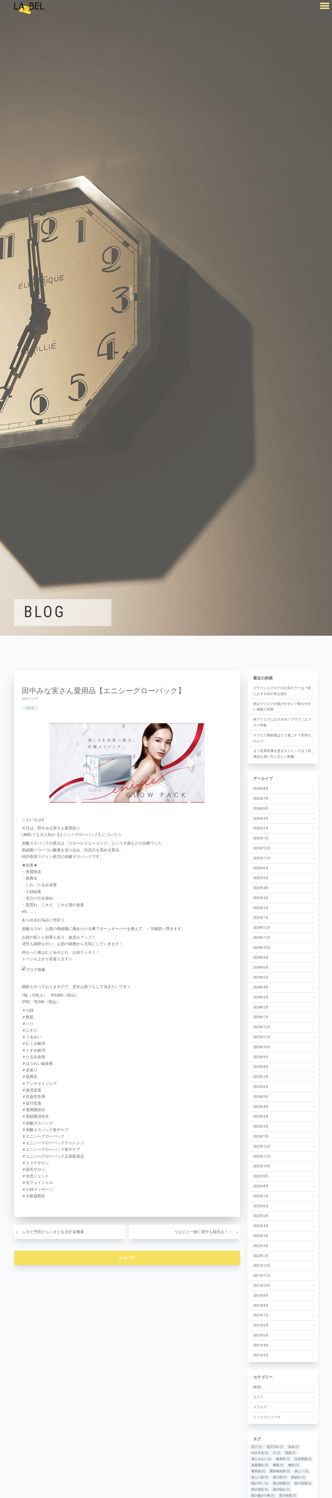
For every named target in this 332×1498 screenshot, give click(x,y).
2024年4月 (261, 987)
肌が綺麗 (281, 1483)
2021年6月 (261, 1325)
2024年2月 (261, 1007)
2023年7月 (261, 1077)
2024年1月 (261, 1017)
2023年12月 (261, 1027)
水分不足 (259, 1453)
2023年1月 (261, 1136)
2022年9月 (261, 1176)
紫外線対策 (280, 1471)
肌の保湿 (303, 1483)
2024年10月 (261, 948)
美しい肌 (259, 1477)
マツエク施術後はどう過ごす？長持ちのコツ (282, 738)
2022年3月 (261, 1236)
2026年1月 (261, 838)
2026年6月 (261, 808)
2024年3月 (261, 997)
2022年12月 (261, 1146)
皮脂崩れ (259, 1465)
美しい (301, 1471)
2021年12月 (261, 1266)
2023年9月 (261, 1057)
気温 (293, 1447)
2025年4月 (261, 888)
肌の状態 (287, 1495)
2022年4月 (261, 1226)
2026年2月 (261, 828)
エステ (30, 708)
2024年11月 (261, 938)
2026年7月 (261, 798)
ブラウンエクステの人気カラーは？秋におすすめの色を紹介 (282, 691)
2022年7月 (261, 1196)
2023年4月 (261, 1107)
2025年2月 (261, 908)
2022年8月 (261, 1186)
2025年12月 (261, 848)
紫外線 (258, 1471)
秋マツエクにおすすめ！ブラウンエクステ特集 (282, 722)
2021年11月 (261, 1275)
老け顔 (280, 1477)
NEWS (257, 1387)
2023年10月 (261, 1047)
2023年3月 (261, 1116)
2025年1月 (261, 918)
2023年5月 (261, 1097)
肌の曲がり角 (262, 1495)
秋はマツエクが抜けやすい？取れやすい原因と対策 (282, 706)
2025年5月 (261, 878)
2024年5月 (261, 977)
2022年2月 (261, 1246)
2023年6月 (261, 1087)
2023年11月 (261, 1037)
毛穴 (256, 1447)
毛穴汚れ (275, 1447)
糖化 (293, 1465)
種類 (278, 1465)
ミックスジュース (266, 1417)
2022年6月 (261, 1206)
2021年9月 (261, 1295)
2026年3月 (261, 818)
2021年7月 (261, 1315)
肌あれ (298, 1477)
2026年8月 (261, 788)
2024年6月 (261, 967)
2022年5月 (261, 1216)
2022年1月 (261, 1256)
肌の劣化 (259, 1489)
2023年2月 (261, 1126)
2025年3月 (261, 898)
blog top (127, 1258)
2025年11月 (261, 858)
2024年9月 (261, 958)
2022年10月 (261, 1166)
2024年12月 (261, 928)
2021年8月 (261, 1305)
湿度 (290, 1453)
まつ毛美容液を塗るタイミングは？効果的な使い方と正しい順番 (282, 754)
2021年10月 (261, 1285)
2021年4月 (261, 1345)
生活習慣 (303, 1459)
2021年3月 (261, 1355)
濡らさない (261, 1459)
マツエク (260, 1407)
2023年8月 (261, 1067)
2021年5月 (261, 1335)
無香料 (283, 1459)
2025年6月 (261, 868)
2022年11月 (261, 1156)
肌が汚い (259, 1483)
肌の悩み (281, 1489)
